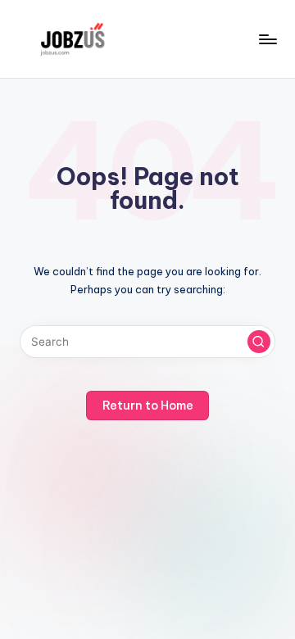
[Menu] (267, 38)
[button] (258, 341)
